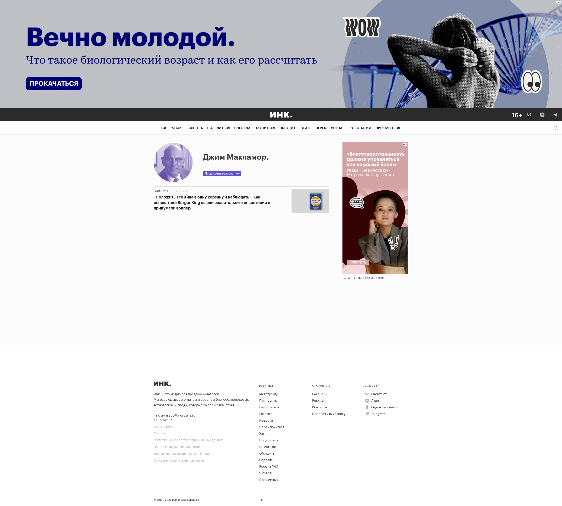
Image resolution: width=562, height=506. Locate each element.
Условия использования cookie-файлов (182, 453)
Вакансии (319, 394)
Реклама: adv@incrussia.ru (174, 415)
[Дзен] (542, 114)
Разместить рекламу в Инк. (363, 278)
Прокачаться (388, 128)
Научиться (265, 128)
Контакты (319, 407)
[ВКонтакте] (529, 114)
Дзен (374, 400)
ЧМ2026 (265, 473)
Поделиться (218, 128)
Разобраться (170, 128)
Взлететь (195, 128)
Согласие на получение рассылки (179, 460)
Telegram (378, 414)
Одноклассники (383, 407)
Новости (266, 420)
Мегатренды (269, 394)
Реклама (319, 400)
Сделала (242, 128)
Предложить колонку (329, 414)
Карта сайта (163, 426)
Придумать (268, 400)
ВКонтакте (379, 394)
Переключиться (331, 128)
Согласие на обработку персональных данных (188, 440)
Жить (307, 128)
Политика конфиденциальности (177, 447)
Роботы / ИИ (360, 128)
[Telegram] (555, 114)
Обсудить (288, 128)
